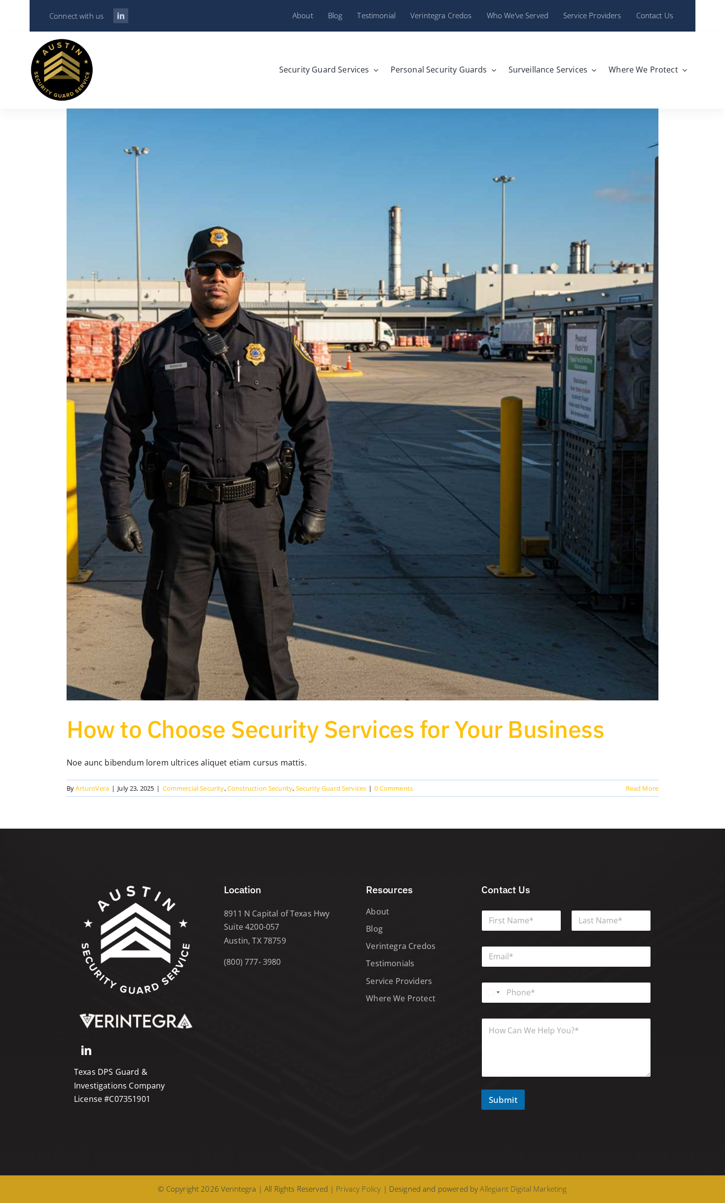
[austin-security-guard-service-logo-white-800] (135, 881)
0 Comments (393, 788)
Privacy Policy (358, 1189)
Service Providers (399, 981)
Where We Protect (400, 998)
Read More (642, 788)
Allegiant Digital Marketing (523, 1189)
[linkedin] (120, 15)
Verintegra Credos (400, 946)
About (377, 911)
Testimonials (390, 963)
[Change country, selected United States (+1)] (492, 992)
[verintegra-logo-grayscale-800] (135, 1012)
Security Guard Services (331, 788)
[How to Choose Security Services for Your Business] (362, 404)
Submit (503, 1099)
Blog (374, 928)
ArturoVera (92, 788)
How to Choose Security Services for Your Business (335, 729)
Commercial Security (193, 788)
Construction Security (259, 788)
